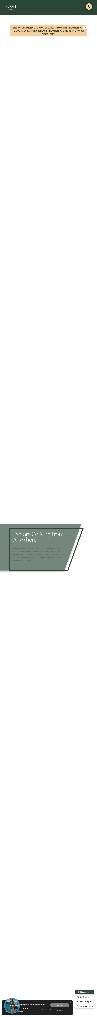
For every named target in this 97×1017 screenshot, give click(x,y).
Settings (60, 1010)
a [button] (79, 7)
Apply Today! (48, 33)
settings (20, 1011)
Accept (59, 1005)
